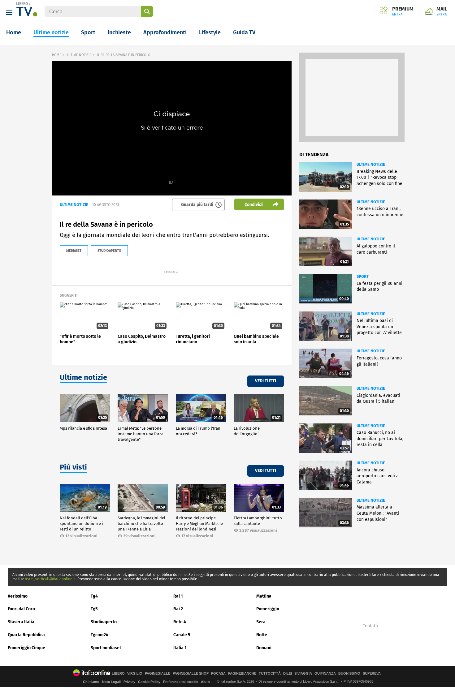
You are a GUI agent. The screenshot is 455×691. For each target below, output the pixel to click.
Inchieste (119, 32)
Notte (261, 634)
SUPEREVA (372, 673)
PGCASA (218, 673)
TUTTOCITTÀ (270, 673)
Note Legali (111, 682)
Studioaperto (104, 621)
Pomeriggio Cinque (26, 647)
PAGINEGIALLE (157, 673)
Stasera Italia (21, 621)
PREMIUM (403, 11)
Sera (261, 621)
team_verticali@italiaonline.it (50, 579)
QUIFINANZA (325, 673)
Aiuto (205, 682)
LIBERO (22, 4)
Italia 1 (180, 647)
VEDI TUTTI (265, 381)
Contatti (370, 626)
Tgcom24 (99, 634)
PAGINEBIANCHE (242, 673)
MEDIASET (73, 251)
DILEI (287, 673)
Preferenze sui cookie (180, 682)
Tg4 (94, 596)
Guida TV (244, 32)
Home (13, 32)
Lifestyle (210, 32)
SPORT (363, 276)
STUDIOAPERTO (109, 251)
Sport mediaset (106, 647)
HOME (56, 55)
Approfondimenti (165, 32)
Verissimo (18, 596)
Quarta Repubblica (26, 634)
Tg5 (94, 609)
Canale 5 (181, 634)
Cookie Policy (149, 682)
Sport (88, 32)
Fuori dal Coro (21, 609)
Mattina (263, 596)
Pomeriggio (267, 609)
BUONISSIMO (349, 673)
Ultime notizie (51, 32)
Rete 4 (179, 621)
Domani (263, 647)
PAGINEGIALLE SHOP (191, 673)
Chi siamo (91, 682)
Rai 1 (178, 596)
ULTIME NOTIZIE (79, 55)
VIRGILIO (134, 673)
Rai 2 (178, 609)
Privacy (129, 682)
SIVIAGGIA (303, 673)
